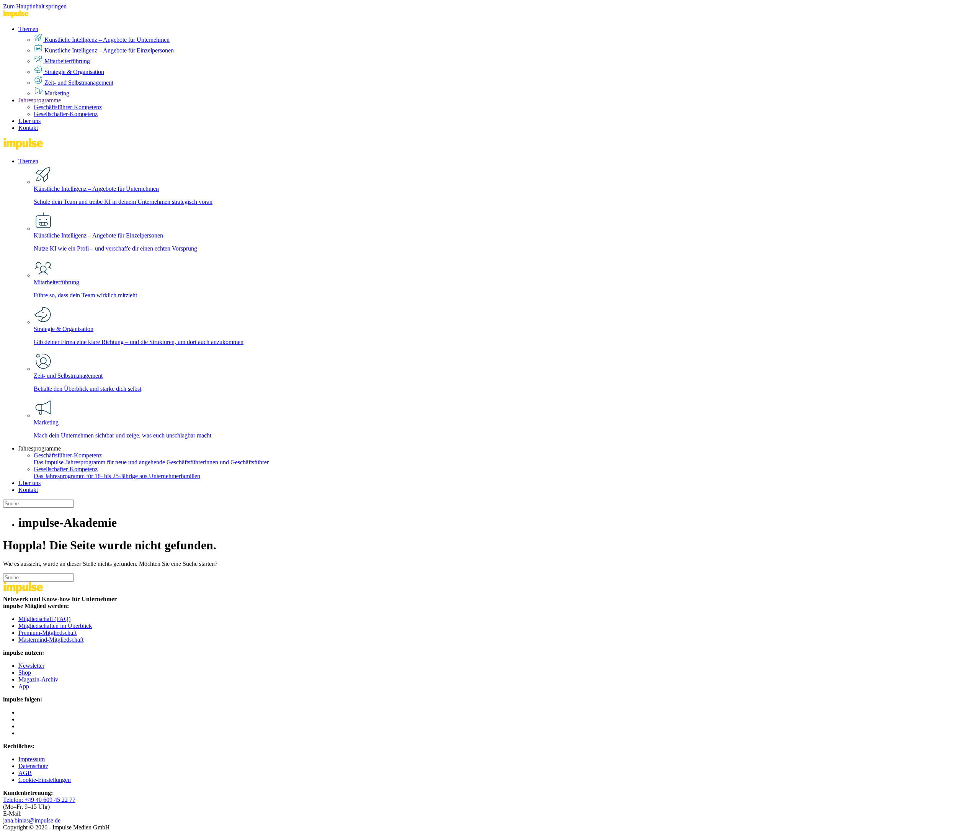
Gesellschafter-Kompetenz (66, 114)
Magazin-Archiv (38, 679)
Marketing (56, 93)
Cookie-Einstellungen (44, 780)
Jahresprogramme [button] (39, 448)
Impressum (31, 759)
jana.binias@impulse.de (31, 820)
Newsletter (31, 665)
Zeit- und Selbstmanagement (78, 82)
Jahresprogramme (39, 100)
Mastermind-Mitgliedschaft (50, 639)
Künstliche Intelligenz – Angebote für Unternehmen (106, 39)
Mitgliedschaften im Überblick (55, 626)
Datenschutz (33, 766)
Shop (24, 672)
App (23, 686)
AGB (25, 773)
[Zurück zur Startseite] (31, 16)
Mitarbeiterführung (66, 61)
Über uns (29, 121)
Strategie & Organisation (73, 72)
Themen (28, 29)
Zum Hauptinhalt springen (35, 6)
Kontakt (28, 128)
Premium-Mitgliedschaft (47, 632)
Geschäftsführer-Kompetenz (68, 107)
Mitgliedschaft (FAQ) (44, 619)
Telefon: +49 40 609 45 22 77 (39, 799)
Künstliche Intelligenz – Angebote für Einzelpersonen (108, 50)
